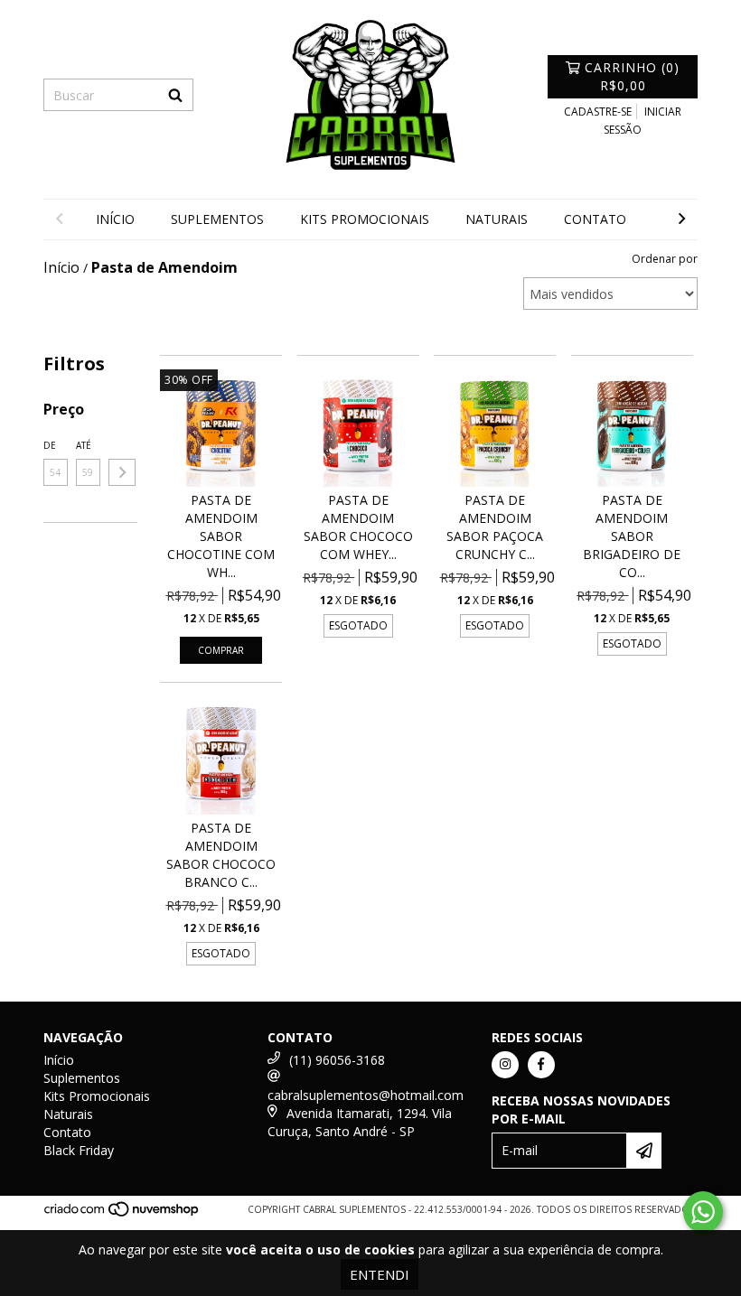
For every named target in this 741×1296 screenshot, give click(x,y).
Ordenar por (665, 258)
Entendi (379, 1274)
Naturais (496, 219)
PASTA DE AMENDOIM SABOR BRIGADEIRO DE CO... (631, 536)
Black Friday (78, 1150)
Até (83, 445)
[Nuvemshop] (122, 1213)
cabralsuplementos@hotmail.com (365, 1095)
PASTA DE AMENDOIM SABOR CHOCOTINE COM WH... (221, 536)
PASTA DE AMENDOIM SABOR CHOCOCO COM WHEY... (358, 527)
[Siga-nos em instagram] (505, 1064)
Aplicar (122, 472)
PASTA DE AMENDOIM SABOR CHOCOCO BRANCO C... (221, 854)
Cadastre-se (598, 111)
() (632, 76)
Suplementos (217, 219)
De (49, 445)
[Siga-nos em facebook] (541, 1064)
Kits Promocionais (364, 219)
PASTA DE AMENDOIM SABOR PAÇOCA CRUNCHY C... (494, 527)
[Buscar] (175, 95)
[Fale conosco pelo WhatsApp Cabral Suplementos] (703, 1212)
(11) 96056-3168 (337, 1059)
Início (115, 219)
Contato (595, 219)
